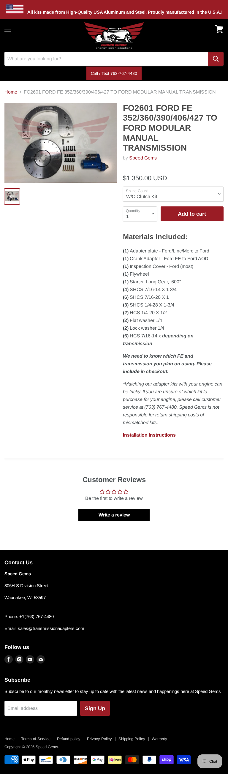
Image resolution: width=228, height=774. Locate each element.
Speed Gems (143, 157)
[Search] (216, 59)
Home (10, 91)
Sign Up (95, 708)
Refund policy (68, 739)
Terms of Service (35, 739)
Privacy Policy (99, 739)
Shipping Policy (131, 739)
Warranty (159, 739)
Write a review (114, 514)
